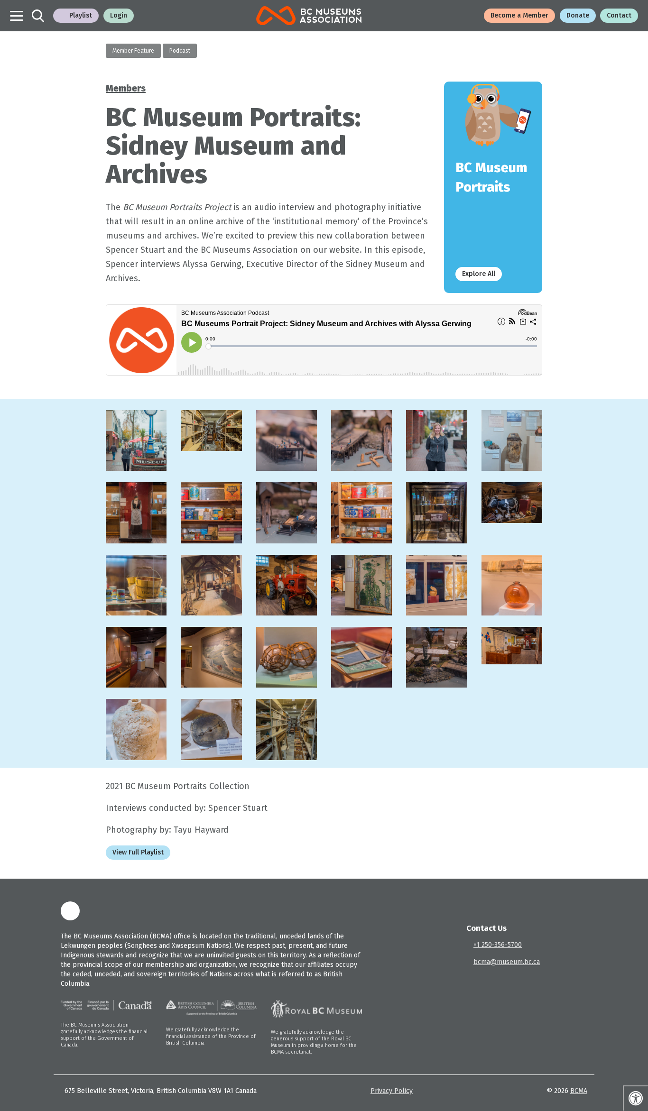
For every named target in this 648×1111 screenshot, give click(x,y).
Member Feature (133, 50)
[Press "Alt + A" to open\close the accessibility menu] (635, 1098)
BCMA (578, 1091)
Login (118, 15)
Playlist (80, 15)
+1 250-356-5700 (497, 945)
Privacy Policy (391, 1091)
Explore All (478, 274)
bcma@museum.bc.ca (506, 962)
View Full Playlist (138, 852)
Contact (619, 15)
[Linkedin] (70, 910)
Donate (577, 15)
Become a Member (519, 15)
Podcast (179, 50)
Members (126, 88)
